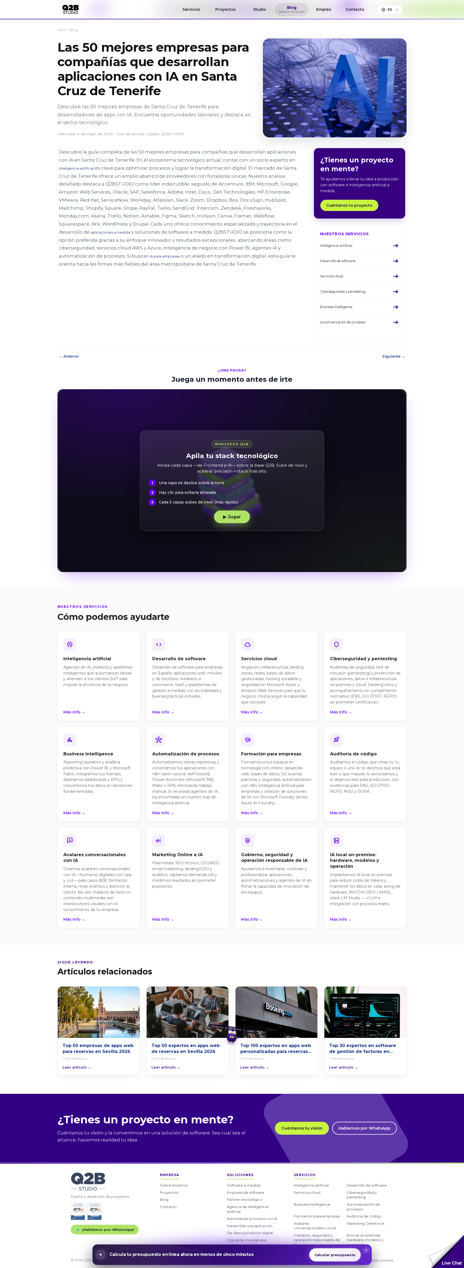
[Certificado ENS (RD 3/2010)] (78, 1211)
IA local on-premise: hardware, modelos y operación (365, 1240)
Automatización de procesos (363, 1206)
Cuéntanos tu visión (301, 1128)
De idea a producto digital (250, 1233)
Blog (73, 30)
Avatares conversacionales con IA (315, 1225)
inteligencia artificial (76, 168)
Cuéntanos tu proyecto (349, 205)
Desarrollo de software (367, 1185)
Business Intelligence (312, 1204)
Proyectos (169, 1192)
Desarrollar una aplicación (249, 1226)
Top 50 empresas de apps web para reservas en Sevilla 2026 (98, 1048)
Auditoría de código (364, 1216)
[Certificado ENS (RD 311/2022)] (95, 1211)
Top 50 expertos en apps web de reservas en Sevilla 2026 (185, 1048)
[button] (446, 1251)
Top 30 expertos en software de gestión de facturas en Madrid (362, 1048)
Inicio (62, 30)
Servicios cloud (307, 1192)
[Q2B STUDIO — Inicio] (70, 9)
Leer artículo (77, 1067)
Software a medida (243, 1185)
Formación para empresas (317, 1216)
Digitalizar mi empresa (246, 1240)
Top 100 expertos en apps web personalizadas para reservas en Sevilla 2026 (275, 1048)
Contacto (168, 1207)
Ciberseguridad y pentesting (362, 1194)
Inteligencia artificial (311, 1185)
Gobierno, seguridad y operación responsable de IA (317, 1240)
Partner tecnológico (244, 1199)
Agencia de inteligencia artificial (247, 1209)
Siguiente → (393, 356)
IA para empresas (165, 256)
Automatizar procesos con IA (252, 1218)
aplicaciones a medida (110, 232)
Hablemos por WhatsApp (364, 1128)
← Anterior (69, 356)
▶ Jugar (232, 516)
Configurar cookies (376, 1260)
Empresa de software (245, 1192)
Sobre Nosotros (174, 1185)
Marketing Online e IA (365, 1223)
